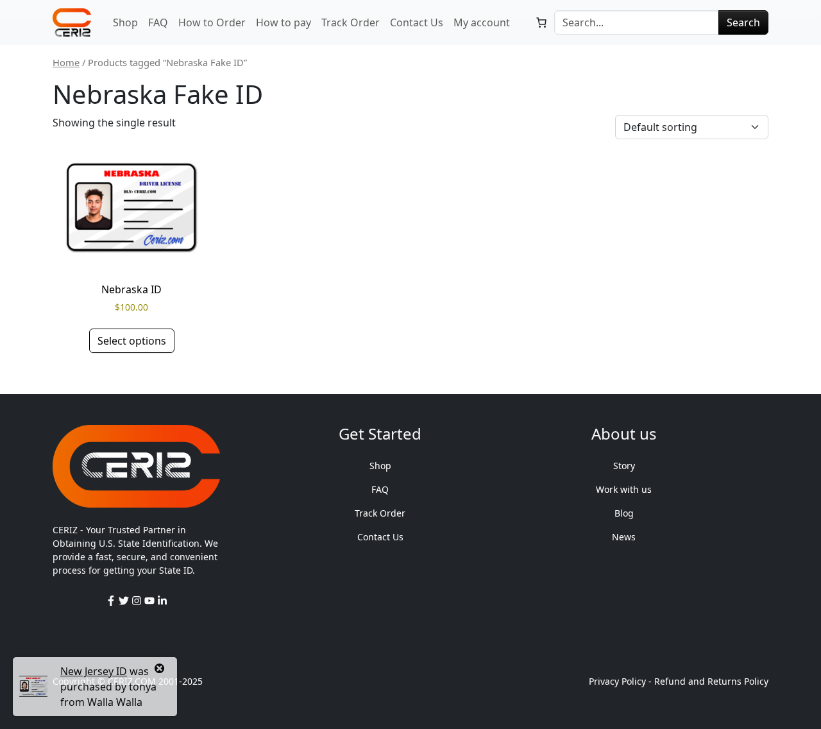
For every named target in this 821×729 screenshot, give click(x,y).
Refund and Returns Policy (711, 681)
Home (66, 62)
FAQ (158, 22)
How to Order (212, 22)
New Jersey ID (93, 671)
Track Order (350, 22)
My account (481, 22)
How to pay (283, 22)
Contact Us (416, 22)
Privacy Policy (617, 681)
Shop (125, 22)
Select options (131, 341)
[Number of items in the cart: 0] (541, 22)
